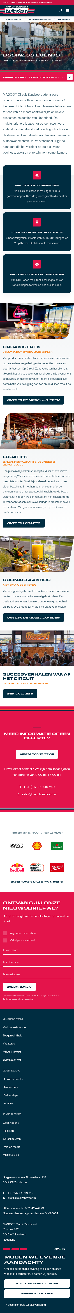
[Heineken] (57, 845)
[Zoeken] (60, 10)
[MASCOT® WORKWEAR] (17, 845)
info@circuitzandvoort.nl (22, 1197)
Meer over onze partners (37, 881)
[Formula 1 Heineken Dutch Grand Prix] (37, 867)
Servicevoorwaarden (10, 999)
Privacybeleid (52, 995)
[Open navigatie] (67, 10)
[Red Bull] (17, 867)
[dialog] (37, 1281)
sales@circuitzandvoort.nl (39, 794)
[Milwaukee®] (57, 867)
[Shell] (37, 845)
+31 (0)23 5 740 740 (39, 787)
